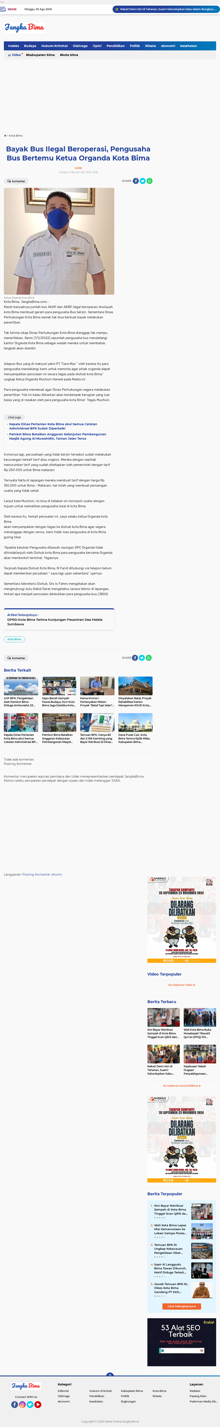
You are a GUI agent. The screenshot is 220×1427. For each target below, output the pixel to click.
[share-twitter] (143, 181)
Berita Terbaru (161, 1001)
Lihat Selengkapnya (181, 1306)
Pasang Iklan (198, 1396)
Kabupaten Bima (41, 55)
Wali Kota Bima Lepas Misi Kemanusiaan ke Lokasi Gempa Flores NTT (170, 1229)
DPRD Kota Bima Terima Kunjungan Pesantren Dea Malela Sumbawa (54, 622)
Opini (97, 46)
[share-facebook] (136, 181)
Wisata (150, 46)
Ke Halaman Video (180, 985)
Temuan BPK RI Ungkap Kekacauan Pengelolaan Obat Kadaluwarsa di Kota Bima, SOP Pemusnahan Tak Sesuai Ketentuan (169, 1249)
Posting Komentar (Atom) (42, 874)
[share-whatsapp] (150, 181)
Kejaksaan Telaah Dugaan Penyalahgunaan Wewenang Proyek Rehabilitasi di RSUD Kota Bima (197, 1070)
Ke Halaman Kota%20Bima (181, 1085)
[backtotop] (110, 1376)
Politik (135, 46)
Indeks (13, 46)
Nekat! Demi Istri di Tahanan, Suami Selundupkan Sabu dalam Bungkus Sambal (163, 1070)
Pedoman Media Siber (204, 1401)
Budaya (30, 46)
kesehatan (188, 46)
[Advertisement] (110, 92)
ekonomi (168, 46)
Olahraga (80, 46)
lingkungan (128, 1401)
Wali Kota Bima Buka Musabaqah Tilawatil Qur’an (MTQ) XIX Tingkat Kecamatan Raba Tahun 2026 (197, 1033)
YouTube (40, 1410)
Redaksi (195, 1391)
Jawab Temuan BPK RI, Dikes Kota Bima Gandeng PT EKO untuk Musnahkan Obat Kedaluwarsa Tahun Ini (171, 1288)
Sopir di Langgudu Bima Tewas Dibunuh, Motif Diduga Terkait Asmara (170, 1268)
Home (12, 9)
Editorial (63, 1391)
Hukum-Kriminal (54, 46)
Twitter (32, 1410)
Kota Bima (70, 55)
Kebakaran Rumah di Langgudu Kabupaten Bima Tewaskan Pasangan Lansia (168, 9)
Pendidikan (116, 46)
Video (16, 55)
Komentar (18, 181)
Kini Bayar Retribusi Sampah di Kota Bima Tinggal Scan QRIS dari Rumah (162, 1033)
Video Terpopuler (164, 974)
